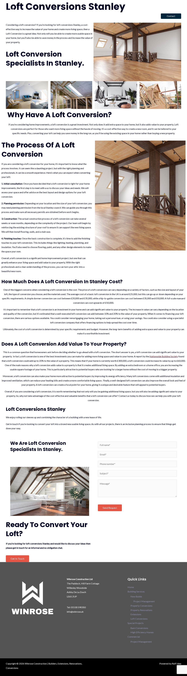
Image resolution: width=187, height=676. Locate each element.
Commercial (146, 16)
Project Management (144, 601)
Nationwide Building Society (163, 356)
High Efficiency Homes (142, 632)
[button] (171, 16)
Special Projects (125, 16)
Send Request (110, 507)
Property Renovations (141, 610)
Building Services (100, 16)
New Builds (136, 596)
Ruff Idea (176, 663)
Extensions (135, 614)
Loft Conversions (139, 618)
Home (84, 16)
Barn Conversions (139, 628)
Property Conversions (141, 605)
